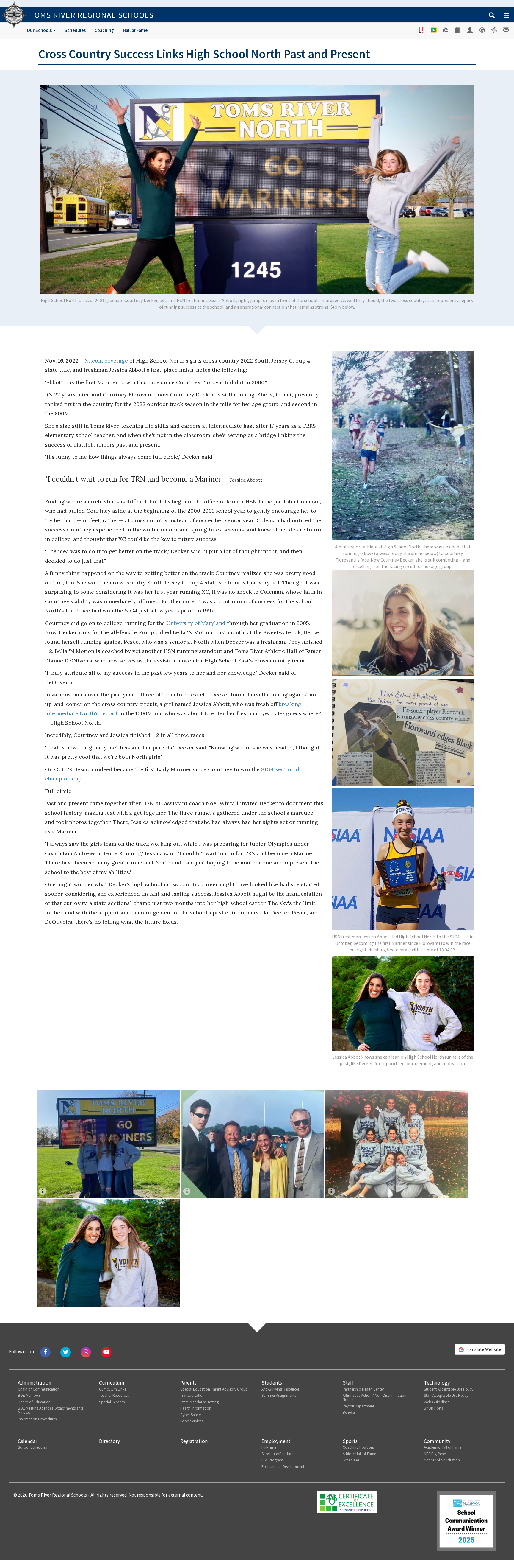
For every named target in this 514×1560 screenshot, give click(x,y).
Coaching (104, 30)
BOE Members (29, 1395)
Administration (34, 1382)
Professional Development (282, 1466)
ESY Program (272, 1459)
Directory (109, 1440)
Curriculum (111, 1382)
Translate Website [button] (482, 1349)
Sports (350, 1440)
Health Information (195, 1407)
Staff (348, 1382)
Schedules (75, 30)
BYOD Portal (434, 1407)
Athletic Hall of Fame (359, 1453)
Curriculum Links (112, 1388)
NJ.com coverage (106, 360)
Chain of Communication (38, 1388)
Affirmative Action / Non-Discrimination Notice (374, 1397)
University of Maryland (195, 623)
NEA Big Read (435, 1453)
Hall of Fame (135, 30)
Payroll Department (358, 1405)
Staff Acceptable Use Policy (446, 1395)
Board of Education (34, 1401)
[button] (491, 15)
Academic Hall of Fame (442, 1446)
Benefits (349, 1412)
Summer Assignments (278, 1395)
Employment (275, 1440)
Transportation (192, 1395)
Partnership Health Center (363, 1388)
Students (271, 1382)
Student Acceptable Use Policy (448, 1388)
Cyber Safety (190, 1414)
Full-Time (268, 1446)
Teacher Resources (114, 1395)
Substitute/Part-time (277, 1453)
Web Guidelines (436, 1401)
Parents (188, 1382)
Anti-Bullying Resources (280, 1388)
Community (437, 1440)
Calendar (27, 1440)
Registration (194, 1440)
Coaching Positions (358, 1446)
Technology (437, 1382)
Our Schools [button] (40, 30)
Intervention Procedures (37, 1418)
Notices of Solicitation (442, 1459)
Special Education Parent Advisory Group (214, 1388)
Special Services (112, 1401)
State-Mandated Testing (199, 1401)
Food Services (191, 1420)
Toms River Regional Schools (92, 15)
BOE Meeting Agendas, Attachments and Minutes (50, 1410)
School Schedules (32, 1446)
